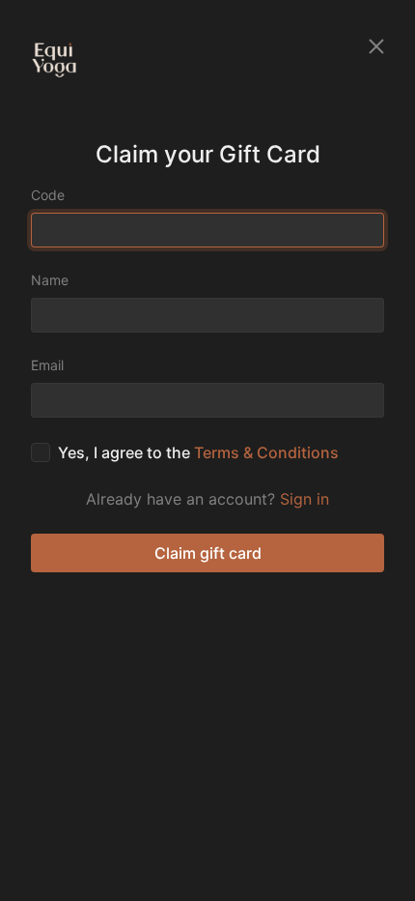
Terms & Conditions (266, 452)
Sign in (304, 499)
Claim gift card (208, 553)
